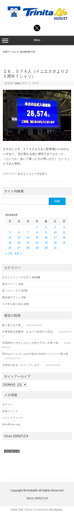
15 (37, 237)
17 (55, 237)
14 (28, 237)
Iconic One (17, 509)
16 (46, 237)
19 (9, 242)
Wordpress (55, 509)
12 (9, 237)
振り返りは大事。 (12, 325)
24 (55, 242)
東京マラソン (10, 283)
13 (18, 237)
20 (18, 242)
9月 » (18, 253)
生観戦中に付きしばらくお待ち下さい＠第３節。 (31, 342)
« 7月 (8, 253)
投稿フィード (10, 411)
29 (37, 247)
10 (55, 232)
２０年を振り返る (12, 303)
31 (55, 247)
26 (9, 247)
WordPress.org (11, 424)
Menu (37, 40)
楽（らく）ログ (11, 290)
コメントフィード (12, 417)
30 (46, 247)
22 (37, 242)
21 (28, 242)
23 (46, 242)
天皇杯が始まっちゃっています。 (22, 364)
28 (28, 247)
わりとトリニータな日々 (32, 173)
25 (64, 242)
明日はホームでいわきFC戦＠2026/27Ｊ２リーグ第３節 (35, 353)
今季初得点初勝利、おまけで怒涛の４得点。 (29, 331)
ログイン (7, 404)
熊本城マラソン (11, 297)
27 (18, 247)
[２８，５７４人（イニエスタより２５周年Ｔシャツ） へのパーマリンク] (37, 140)
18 (64, 237)
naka (17, 83)
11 (64, 232)
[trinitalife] (37, 20)
